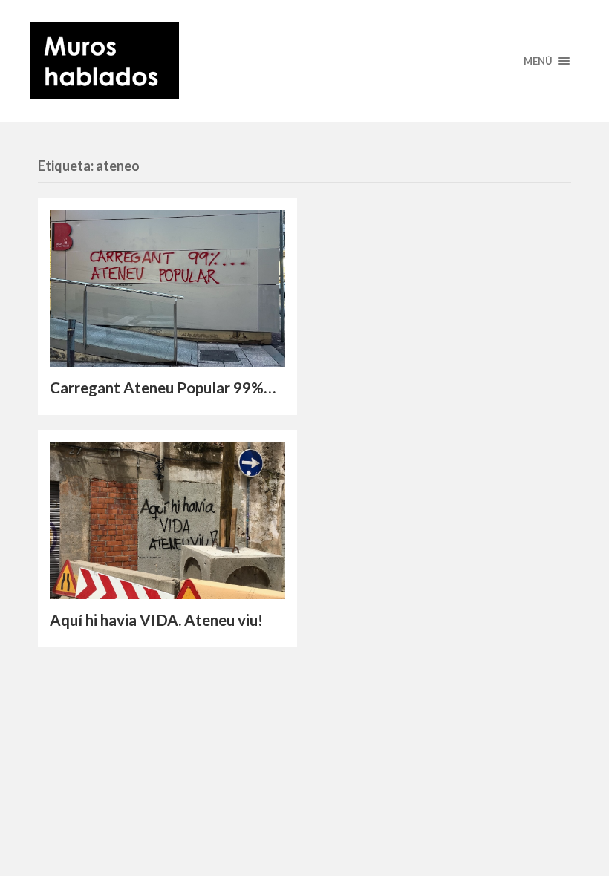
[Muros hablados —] (304, 60)
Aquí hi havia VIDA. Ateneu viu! (156, 620)
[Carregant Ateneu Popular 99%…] (167, 288)
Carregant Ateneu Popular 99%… (163, 387)
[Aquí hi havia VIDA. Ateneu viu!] (167, 520)
